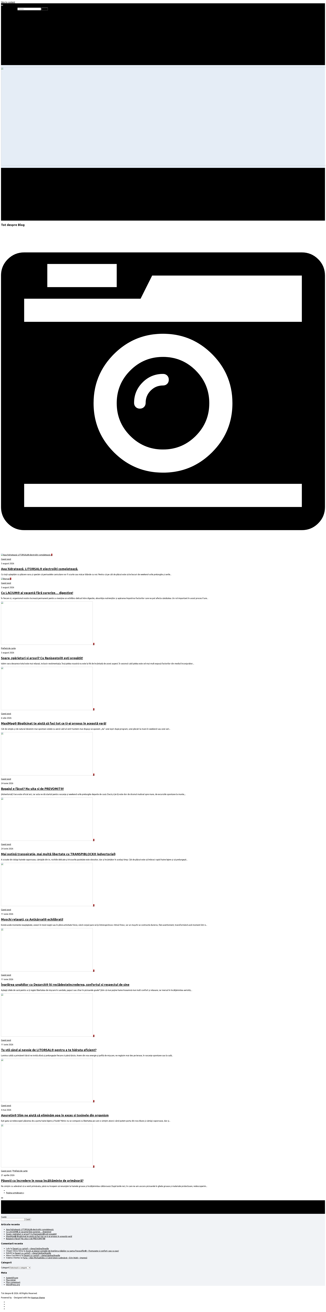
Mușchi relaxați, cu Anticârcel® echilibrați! (32, 919)
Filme (13, 52)
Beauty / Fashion (13, 36)
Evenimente (16, 61)
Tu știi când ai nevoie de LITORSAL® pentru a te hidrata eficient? (48, 1050)
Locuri (14, 57)
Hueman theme (38, 1297)
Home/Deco (16, 43)
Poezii (14, 23)
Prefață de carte (13, 13)
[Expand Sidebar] (2, 1197)
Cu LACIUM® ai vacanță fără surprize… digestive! (37, 593)
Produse (15, 55)
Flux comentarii (13, 1282)
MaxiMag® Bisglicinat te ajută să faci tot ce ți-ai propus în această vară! (53, 723)
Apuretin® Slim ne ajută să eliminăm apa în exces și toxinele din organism (55, 1115)
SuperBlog (16, 45)
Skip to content (8, 2)
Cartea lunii (16, 27)
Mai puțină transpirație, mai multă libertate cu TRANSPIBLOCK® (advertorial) (58, 854)
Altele (8, 41)
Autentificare (12, 1278)
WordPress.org (13, 1284)
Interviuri (15, 25)
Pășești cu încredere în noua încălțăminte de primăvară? (42, 1180)
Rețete (9, 39)
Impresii (9, 50)
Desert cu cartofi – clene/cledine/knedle (31, 1248)
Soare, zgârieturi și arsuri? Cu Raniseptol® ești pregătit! (42, 658)
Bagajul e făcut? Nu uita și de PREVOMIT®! (32, 788)
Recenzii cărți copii (19, 18)
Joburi (14, 34)
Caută (3, 1217)
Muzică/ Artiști (18, 59)
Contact (9, 64)
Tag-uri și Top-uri (19, 29)
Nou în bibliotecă (19, 20)
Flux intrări (11, 1280)
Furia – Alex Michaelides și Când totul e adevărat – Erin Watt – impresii (55, 1258)
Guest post (16, 48)
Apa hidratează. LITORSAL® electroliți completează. (39, 569)
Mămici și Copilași (14, 32)
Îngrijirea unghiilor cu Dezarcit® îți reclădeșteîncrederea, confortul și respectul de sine (65, 984)
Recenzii (15, 16)
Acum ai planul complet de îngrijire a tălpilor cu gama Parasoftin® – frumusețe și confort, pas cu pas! (72, 1251)
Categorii (5, 1267)
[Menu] (2, 5)
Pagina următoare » (15, 1193)
